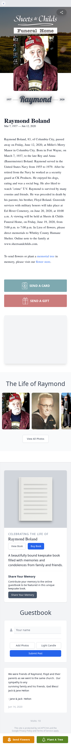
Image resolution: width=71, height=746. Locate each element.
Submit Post (35, 653)
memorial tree (45, 256)
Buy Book (36, 546)
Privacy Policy (25, 730)
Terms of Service (45, 730)
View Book (17, 546)
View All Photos (35, 438)
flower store (43, 262)
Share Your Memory (22, 594)
